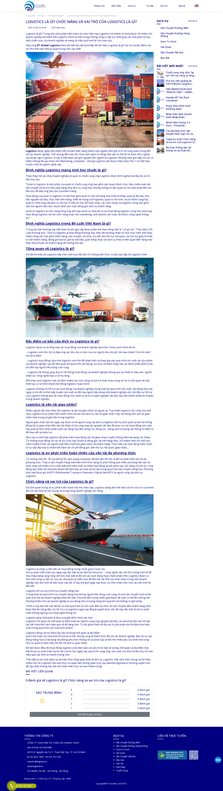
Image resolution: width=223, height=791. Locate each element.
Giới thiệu (116, 6)
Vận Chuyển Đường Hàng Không (132, 745)
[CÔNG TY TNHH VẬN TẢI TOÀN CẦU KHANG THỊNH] (35, 6)
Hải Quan (120, 752)
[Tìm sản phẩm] (190, 6)
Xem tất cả (192, 21)
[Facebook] (159, 744)
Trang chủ (99, 6)
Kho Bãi (120, 760)
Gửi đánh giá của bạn (90, 714)
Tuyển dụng (122, 770)
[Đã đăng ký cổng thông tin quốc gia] (172, 754)
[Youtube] (174, 744)
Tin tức (164, 6)
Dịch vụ (132, 6)
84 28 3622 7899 (35, 756)
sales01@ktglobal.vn (37, 761)
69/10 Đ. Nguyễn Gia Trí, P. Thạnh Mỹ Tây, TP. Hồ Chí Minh (56, 752)
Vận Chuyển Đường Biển (128, 742)
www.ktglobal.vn (35, 766)
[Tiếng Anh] (197, 5)
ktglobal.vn (122, 663)
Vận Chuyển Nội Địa (125, 756)
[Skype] (164, 744)
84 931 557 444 (53, 756)
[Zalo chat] (218, 760)
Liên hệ (181, 6)
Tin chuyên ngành (55, 15)
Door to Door (123, 749)
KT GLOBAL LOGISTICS (117, 783)
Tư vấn (149, 6)
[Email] (169, 744)
